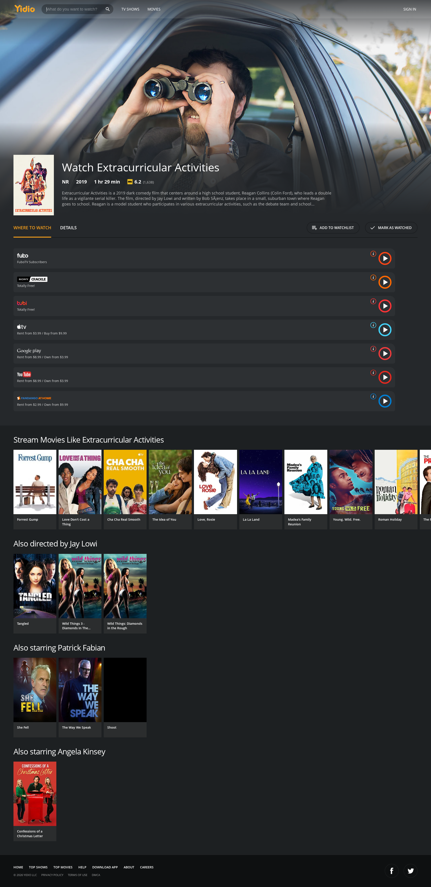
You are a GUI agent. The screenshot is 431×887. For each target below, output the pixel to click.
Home (18, 867)
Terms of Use (77, 875)
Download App (105, 867)
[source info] (372, 254)
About (129, 867)
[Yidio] (25, 10)
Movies (154, 9)
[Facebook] (392, 871)
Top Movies (63, 867)
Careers (147, 867)
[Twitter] (411, 871)
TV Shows (130, 9)
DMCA (96, 875)
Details (68, 228)
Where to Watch (32, 228)
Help (82, 867)
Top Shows (38, 867)
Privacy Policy (52, 875)
